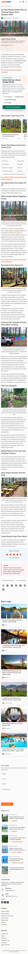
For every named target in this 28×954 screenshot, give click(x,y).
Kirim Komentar (7, 804)
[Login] (23, 2)
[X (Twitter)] (20, 586)
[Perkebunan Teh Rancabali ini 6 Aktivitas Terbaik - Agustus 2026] (14, 689)
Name (4, 774)
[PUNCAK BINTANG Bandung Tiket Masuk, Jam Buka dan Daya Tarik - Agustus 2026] (14, 662)
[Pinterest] (25, 586)
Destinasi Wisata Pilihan (7, 916)
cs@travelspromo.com (11, 896)
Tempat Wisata (5, 913)
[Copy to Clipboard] (3, 586)
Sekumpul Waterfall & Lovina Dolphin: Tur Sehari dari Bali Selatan (16, 818)
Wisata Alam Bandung (8, 580)
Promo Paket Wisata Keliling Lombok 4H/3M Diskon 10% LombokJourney (16, 869)
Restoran (3, 922)
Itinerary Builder (5, 911)
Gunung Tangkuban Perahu (16, 230)
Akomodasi (4, 924)
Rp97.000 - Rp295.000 (17, 852)
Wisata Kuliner (4, 918)
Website (4, 784)
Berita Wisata (4, 920)
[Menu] (26, 2)
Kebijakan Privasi (5, 940)
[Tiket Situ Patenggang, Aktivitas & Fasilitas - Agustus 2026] (14, 611)
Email (4, 779)
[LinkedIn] (3, 590)
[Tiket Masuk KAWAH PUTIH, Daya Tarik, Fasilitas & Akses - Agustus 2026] (14, 636)
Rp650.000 (14, 820)
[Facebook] (16, 586)
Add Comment (6, 789)
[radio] (7, 554)
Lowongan (4, 942)
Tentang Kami (4, 934)
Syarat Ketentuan (5, 944)
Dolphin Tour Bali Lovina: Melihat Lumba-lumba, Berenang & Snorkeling (17, 850)
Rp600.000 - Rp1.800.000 (17, 862)
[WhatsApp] (7, 586)
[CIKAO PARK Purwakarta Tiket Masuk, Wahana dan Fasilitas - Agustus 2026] (14, 740)
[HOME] (1, 6)
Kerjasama (4, 938)
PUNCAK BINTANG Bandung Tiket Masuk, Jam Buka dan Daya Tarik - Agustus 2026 (12, 672)
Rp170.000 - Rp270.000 (17, 841)
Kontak (3, 936)
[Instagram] (8, 902)
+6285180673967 (9, 890)
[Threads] (12, 586)
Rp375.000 (14, 831)
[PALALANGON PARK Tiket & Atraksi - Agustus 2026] (14, 714)
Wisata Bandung (21, 580)
